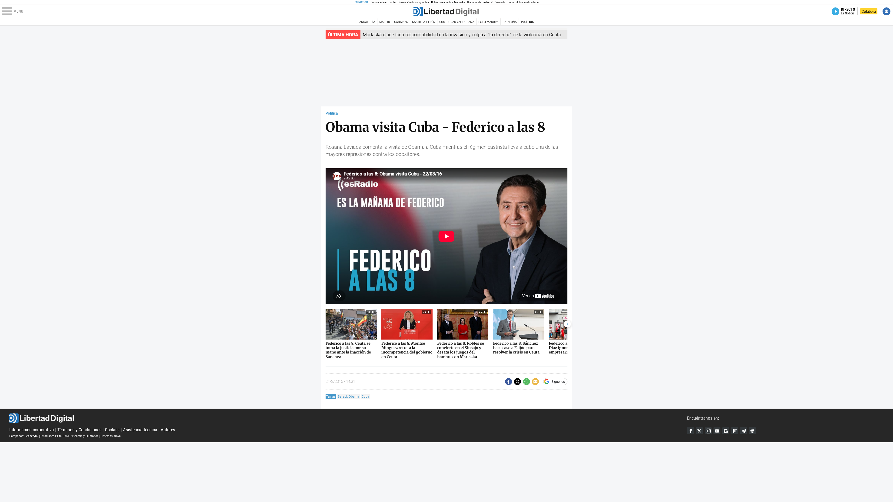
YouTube (716, 430)
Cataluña (510, 22)
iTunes (752, 430)
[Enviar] (526, 381)
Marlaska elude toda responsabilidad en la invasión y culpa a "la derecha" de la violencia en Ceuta (462, 34)
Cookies (112, 430)
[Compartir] (508, 381)
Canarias (401, 22)
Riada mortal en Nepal (480, 2)
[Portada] (446, 11)
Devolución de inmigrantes (413, 2)
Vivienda (500, 2)
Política (527, 22)
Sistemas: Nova (111, 436)
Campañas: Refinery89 (23, 436)
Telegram (743, 430)
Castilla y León (423, 22)
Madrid (384, 22)
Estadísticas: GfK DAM (54, 436)
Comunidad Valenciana (456, 22)
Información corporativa (31, 430)
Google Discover (725, 430)
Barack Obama (348, 396)
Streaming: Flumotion (85, 436)
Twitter (699, 430)
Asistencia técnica (140, 430)
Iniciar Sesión (886, 11)
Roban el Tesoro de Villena (523, 2)
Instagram (708, 430)
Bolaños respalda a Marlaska (448, 2)
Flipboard (734, 430)
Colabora (869, 11)
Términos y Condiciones (79, 430)
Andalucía (367, 22)
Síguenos (558, 381)
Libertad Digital (348, 418)
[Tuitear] (517, 381)
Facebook (690, 430)
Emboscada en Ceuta (383, 2)
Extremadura (488, 22)
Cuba (365, 396)
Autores (168, 430)
